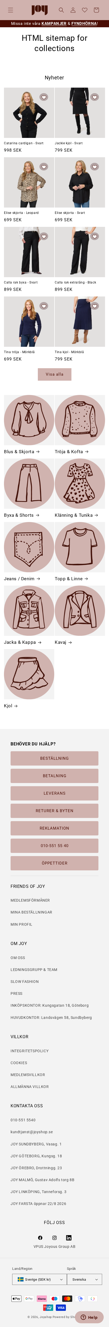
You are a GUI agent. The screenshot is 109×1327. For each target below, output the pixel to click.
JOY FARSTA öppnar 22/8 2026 (38, 1204)
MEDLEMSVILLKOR (28, 1075)
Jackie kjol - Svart (69, 143)
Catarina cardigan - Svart (24, 143)
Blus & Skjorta (19, 451)
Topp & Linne (69, 578)
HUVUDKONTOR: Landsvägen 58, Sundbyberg (51, 1017)
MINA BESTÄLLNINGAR (31, 912)
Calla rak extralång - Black (75, 282)
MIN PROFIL (22, 924)
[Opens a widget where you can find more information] (89, 1317)
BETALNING (54, 775)
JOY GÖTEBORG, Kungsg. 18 (36, 1156)
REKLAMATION (54, 828)
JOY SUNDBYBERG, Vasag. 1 (36, 1144)
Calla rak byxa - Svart (21, 282)
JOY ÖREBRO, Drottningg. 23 (36, 1168)
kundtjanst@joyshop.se (32, 1132)
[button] (10, 10)
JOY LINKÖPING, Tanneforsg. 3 (39, 1192)
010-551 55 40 (55, 845)
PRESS (16, 993)
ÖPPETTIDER (54, 863)
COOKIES (19, 1063)
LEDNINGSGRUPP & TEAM (34, 970)
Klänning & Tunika (74, 515)
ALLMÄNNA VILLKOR (30, 1087)
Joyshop (46, 1317)
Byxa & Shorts (19, 515)
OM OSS (18, 958)
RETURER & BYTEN (55, 810)
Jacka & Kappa (20, 642)
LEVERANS (55, 793)
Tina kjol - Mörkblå (69, 352)
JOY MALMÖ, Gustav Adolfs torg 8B (42, 1180)
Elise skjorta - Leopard (21, 213)
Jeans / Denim (19, 578)
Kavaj (60, 642)
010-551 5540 (23, 1120)
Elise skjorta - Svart (70, 213)
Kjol (8, 705)
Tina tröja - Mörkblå (19, 352)
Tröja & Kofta (69, 451)
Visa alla (54, 374)
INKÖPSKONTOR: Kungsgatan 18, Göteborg (50, 1005)
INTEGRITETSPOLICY (29, 1051)
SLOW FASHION (25, 981)
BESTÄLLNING (54, 758)
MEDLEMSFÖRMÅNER (30, 900)
